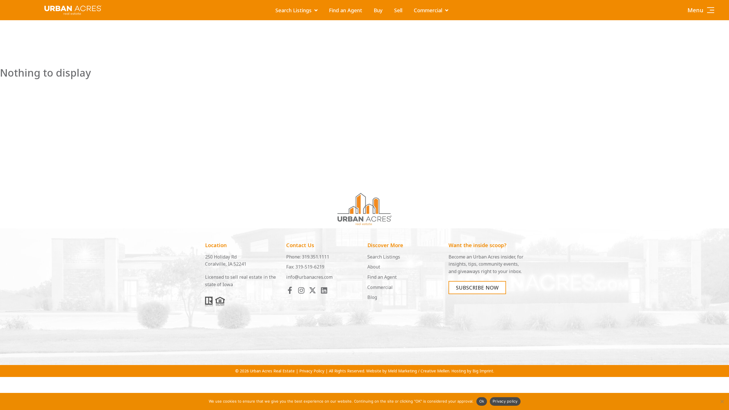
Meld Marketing (402, 371)
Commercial (428, 10)
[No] (722, 401)
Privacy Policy (311, 371)
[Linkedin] (323, 290)
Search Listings (293, 10)
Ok (481, 401)
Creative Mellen (435, 371)
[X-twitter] (312, 290)
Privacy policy (505, 401)
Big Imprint (482, 371)
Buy (378, 10)
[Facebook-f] (289, 290)
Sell (398, 10)
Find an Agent (345, 10)
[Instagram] (301, 290)
